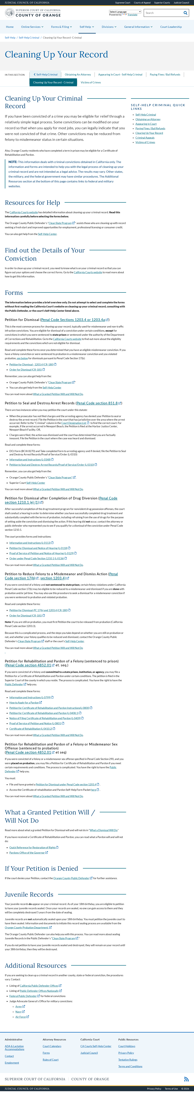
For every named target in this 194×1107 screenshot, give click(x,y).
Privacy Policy (126, 1052)
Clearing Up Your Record (149, 133)
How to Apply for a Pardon (24, 702)
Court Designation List (75, 423)
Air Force (20, 1016)
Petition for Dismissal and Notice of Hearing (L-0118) (40, 548)
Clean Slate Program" (60, 477)
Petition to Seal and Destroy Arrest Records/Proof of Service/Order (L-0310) (53, 464)
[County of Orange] (33, 16)
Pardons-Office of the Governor (27, 852)
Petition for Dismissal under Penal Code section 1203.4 (68, 784)
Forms (46, 1052)
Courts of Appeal (142, 2)
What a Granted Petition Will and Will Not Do (58, 394)
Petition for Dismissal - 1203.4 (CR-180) (33, 364)
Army (18, 1006)
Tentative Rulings (127, 1059)
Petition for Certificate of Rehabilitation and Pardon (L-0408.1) (45, 713)
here (95, 789)
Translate (132, 14)
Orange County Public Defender (71, 878)
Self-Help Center (47, 234)
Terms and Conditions (130, 1066)
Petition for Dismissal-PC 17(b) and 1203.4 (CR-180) (40, 610)
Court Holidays (126, 1046)
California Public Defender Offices (39, 985)
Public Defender (14, 684)
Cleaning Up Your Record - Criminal (53, 82)
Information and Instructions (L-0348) (31, 459)
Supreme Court (122, 2)
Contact (9, 1056)
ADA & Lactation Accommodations (14, 1048)
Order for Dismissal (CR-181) (27, 369)
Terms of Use (171, 1088)
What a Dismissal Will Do (103, 830)
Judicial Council (181, 2)
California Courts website (24, 212)
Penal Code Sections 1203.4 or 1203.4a (73, 320)
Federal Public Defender (23, 996)
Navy (18, 1011)
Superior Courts (162, 2)
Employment (12, 1062)
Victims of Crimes (91, 82)
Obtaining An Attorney (78, 74)
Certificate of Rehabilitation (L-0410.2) (32, 728)
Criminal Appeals (144, 137)
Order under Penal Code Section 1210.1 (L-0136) (38, 558)
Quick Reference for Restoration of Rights (34, 847)
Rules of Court (51, 1059)
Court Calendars (52, 1046)
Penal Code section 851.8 (97, 403)
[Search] (185, 13)
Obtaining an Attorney (148, 119)
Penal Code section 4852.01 (28, 665)
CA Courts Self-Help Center (95, 1046)
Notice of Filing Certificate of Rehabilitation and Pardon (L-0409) (46, 718)
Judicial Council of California (27, 2)
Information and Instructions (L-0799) (31, 697)
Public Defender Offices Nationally (39, 990)
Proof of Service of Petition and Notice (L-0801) (37, 723)
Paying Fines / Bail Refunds (165, 74)
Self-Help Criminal (145, 114)
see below (22, 358)
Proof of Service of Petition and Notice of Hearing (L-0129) (43, 553)
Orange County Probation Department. (26, 927)
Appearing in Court (146, 123)
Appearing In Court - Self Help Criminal (120, 74)
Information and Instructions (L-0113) (31, 542)
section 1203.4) (53, 578)
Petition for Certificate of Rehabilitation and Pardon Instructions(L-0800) (51, 707)
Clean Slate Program (60, 223)
